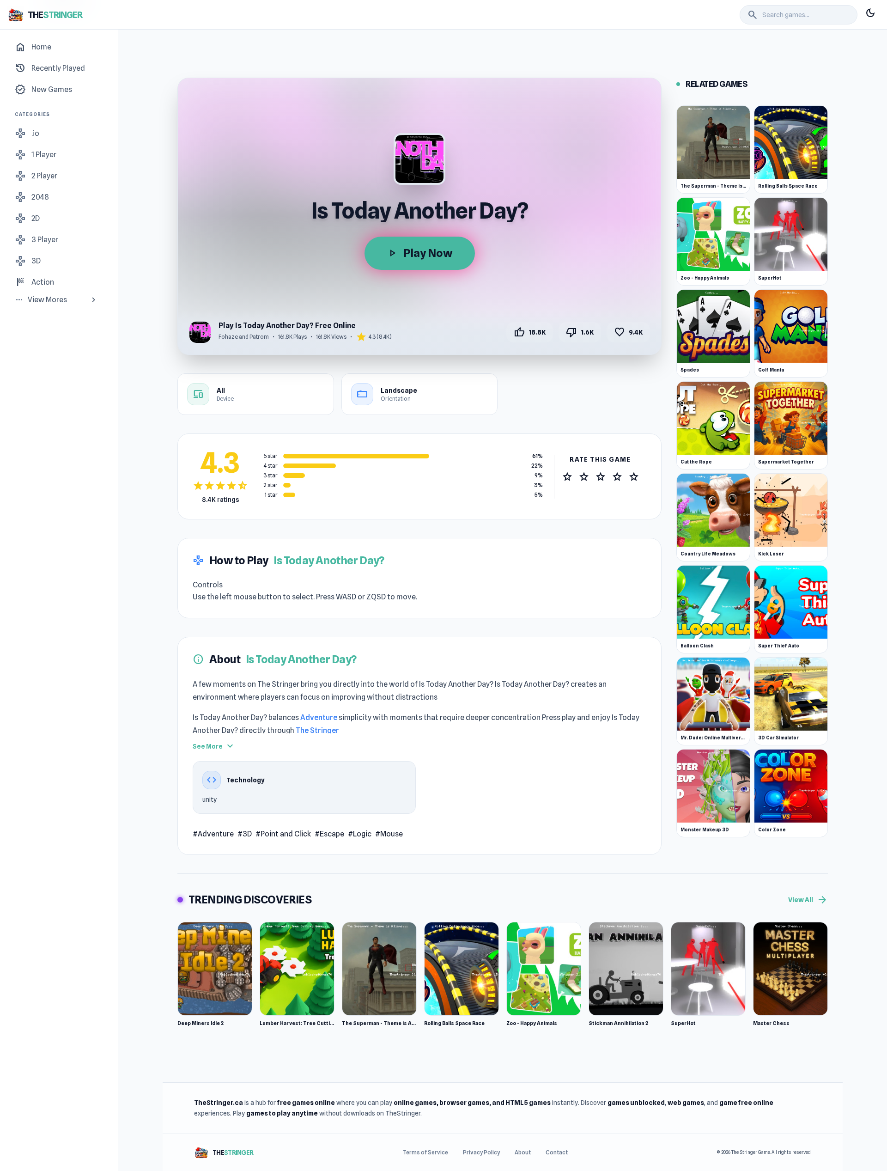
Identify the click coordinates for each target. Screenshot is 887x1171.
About (523, 1152)
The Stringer (317, 730)
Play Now (420, 253)
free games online (306, 1102)
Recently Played (50, 68)
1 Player (35, 154)
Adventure (318, 717)
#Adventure (213, 833)
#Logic (359, 833)
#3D (244, 833)
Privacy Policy (481, 1152)
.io (27, 133)
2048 (32, 197)
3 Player (36, 239)
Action (34, 282)
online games (415, 1102)
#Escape (329, 833)
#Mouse (389, 833)
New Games (43, 89)
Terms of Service (425, 1152)
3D (28, 261)
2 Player (36, 176)
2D (27, 218)
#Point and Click (283, 833)
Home (33, 47)
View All (808, 899)
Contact (557, 1152)
